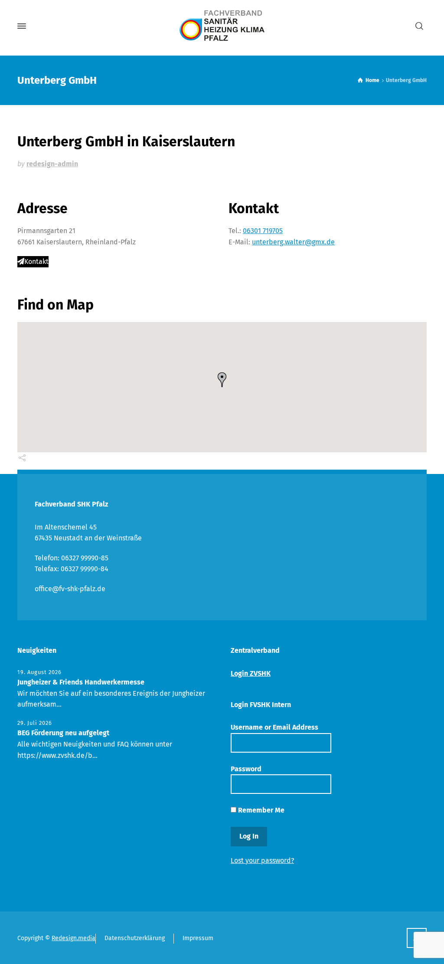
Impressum (198, 938)
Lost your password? (262, 860)
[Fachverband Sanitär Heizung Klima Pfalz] (222, 26)
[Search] (419, 26)
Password (246, 769)
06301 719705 (263, 231)
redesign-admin (52, 164)
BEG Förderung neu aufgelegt (63, 733)
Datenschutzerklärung (134, 938)
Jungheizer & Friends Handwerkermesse (80, 682)
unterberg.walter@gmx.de (293, 242)
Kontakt (36, 261)
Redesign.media (73, 938)
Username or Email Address (274, 727)
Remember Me (260, 810)
